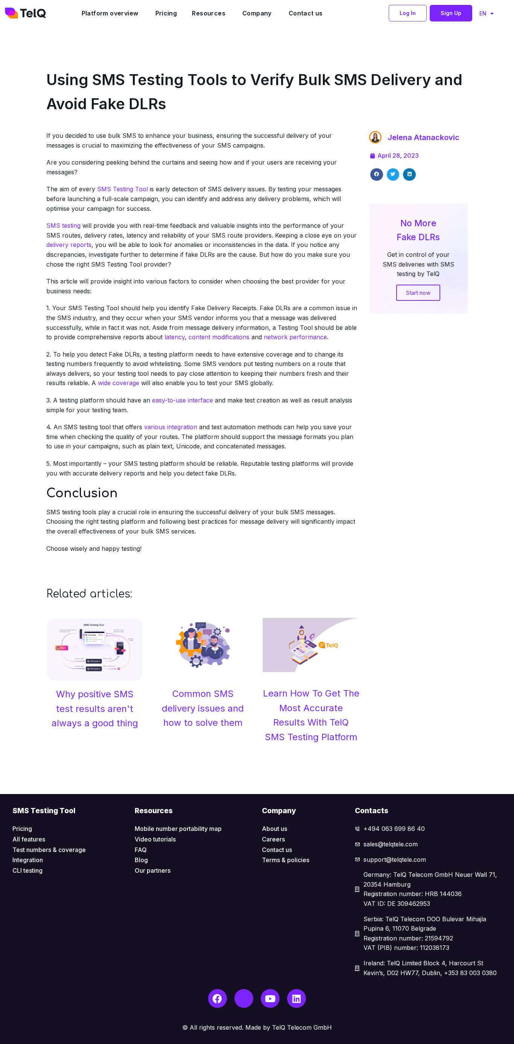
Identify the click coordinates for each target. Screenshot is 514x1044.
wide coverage (118, 383)
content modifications (219, 337)
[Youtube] (270, 998)
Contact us (306, 13)
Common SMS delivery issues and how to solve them (203, 708)
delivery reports (68, 244)
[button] (408, 13)
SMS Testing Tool (122, 189)
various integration (171, 427)
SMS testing (63, 225)
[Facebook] (217, 998)
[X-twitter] (243, 998)
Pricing (166, 13)
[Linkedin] (296, 998)
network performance (295, 337)
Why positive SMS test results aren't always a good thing (95, 709)
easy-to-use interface (182, 400)
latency (174, 337)
